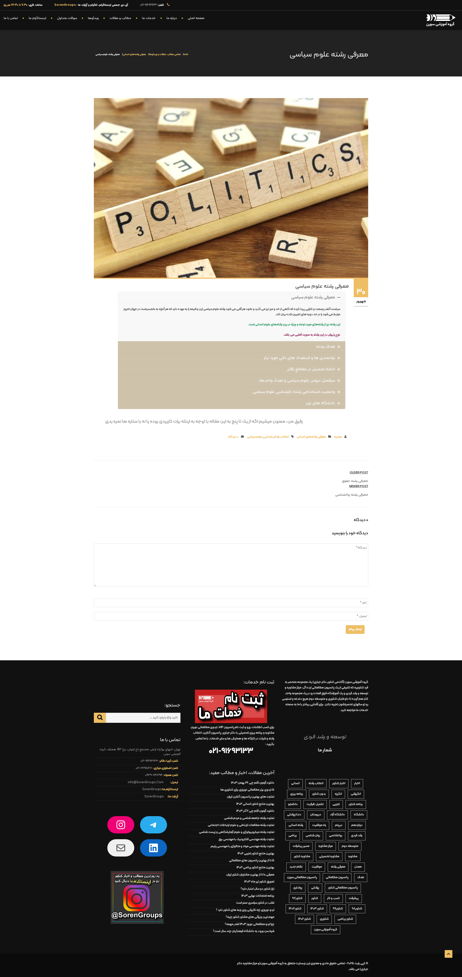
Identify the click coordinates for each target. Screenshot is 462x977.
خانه (186, 54)
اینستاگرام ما (37, 18)
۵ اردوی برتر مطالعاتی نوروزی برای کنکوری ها (247, 790)
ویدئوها (93, 18)
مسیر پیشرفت (301, 846)
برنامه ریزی (296, 794)
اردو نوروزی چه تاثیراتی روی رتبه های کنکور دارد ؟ (245, 910)
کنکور (314, 898)
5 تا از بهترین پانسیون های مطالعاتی (251, 860)
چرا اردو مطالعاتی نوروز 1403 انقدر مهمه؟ (249, 924)
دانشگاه (359, 814)
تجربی (336, 804)
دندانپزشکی (294, 814)
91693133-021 (148, 5)
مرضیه (338, 437)
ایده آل (318, 687)
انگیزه (338, 794)
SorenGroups (151, 789)
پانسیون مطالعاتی (337, 877)
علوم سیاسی (255, 437)
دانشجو (293, 804)
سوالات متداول (67, 18)
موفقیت (317, 866)
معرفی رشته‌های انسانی (134, 54)
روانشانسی (335, 835)
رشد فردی (356, 835)
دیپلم (338, 825)
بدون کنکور (319, 794)
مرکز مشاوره (325, 846)
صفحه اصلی (196, 18)
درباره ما (172, 18)
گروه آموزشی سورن (325, 929)
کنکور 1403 (317, 908)
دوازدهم (357, 825)
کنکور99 (338, 908)
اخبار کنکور (338, 783)
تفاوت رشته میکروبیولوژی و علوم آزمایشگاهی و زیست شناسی (236, 832)
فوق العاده (326, 693)
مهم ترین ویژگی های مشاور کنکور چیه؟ (250, 917)
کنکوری (324, 919)
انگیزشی (356, 794)
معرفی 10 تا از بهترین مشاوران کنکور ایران (250, 874)
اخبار (357, 783)
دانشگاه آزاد (337, 814)
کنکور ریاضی (345, 919)
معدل (358, 866)
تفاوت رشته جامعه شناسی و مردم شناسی (249, 818)
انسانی (268, 437)
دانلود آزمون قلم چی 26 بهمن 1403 (252, 783)
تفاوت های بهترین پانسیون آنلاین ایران (250, 796)
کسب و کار (333, 898)
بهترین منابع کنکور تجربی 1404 (255, 853)
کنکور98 (357, 908)
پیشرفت (354, 898)
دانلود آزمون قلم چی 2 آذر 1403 (255, 811)
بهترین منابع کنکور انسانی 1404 (255, 804)
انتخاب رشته (281, 437)
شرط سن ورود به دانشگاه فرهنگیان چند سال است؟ (243, 931)
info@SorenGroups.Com (146, 782)
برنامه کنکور (356, 804)
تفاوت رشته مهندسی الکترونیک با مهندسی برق (246, 839)
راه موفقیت (319, 825)
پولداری (297, 887)
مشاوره (352, 856)
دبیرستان (315, 814)
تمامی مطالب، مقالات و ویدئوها (165, 54)
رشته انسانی (296, 825)
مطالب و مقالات (120, 18)
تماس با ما (11, 18)
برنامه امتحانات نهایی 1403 (257, 896)
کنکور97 (297, 898)
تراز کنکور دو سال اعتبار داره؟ (257, 889)
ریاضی (293, 835)
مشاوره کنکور (302, 856)
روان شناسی (313, 835)
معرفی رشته (338, 866)
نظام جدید (296, 866)
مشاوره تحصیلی (329, 856)
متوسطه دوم (350, 846)
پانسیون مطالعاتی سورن (302, 877)
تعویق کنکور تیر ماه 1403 (259, 881)
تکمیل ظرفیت (315, 804)
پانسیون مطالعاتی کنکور (343, 887)
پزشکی (315, 887)
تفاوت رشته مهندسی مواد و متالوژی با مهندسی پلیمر (242, 846)
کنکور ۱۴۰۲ (304, 919)
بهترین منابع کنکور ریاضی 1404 (255, 867)
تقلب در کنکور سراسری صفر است (255, 903)
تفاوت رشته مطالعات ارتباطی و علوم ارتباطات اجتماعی (241, 825)
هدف (360, 877)
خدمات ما (149, 18)
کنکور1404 (295, 908)
